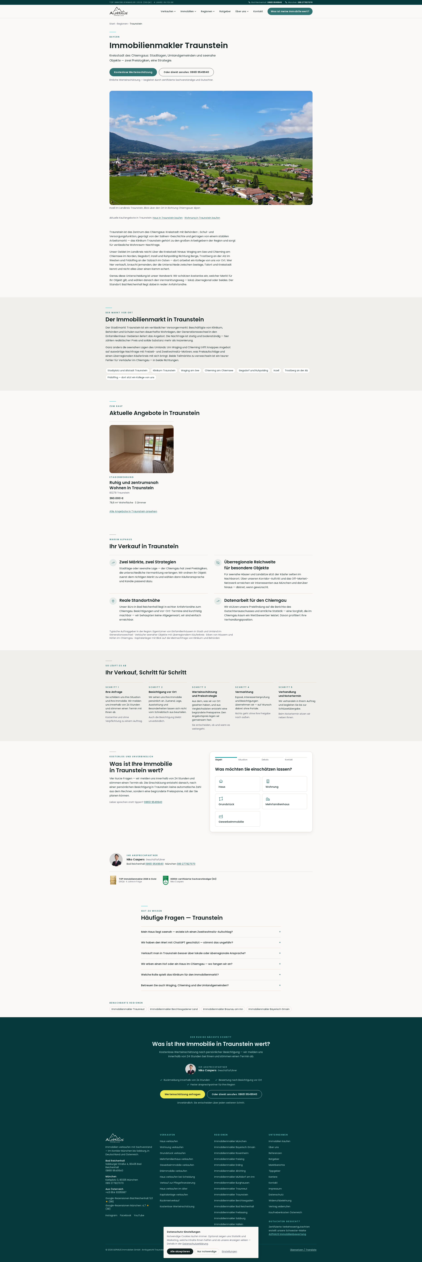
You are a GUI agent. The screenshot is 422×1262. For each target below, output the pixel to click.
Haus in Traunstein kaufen (168, 217)
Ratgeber (225, 11)
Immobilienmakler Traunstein (231, 1194)
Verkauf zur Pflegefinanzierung (177, 1182)
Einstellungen (229, 1251)
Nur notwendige (206, 1251)
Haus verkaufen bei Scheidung (177, 1176)
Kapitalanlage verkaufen (174, 1194)
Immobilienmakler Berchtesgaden (233, 1200)
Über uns (240, 11)
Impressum (275, 1188)
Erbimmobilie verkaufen (173, 1171)
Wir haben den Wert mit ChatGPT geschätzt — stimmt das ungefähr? (211, 942)
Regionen (206, 11)
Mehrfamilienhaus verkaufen (176, 1159)
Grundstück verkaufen (173, 1153)
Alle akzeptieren (180, 1251)
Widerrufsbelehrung (280, 1200)
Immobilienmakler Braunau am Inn (223, 1009)
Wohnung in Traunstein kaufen (202, 217)
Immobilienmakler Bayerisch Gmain (269, 1009)
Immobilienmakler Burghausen (231, 1182)
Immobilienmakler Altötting (230, 1171)
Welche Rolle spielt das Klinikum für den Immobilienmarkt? (211, 975)
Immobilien (187, 11)
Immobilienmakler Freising (229, 1159)
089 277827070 (300, 2)
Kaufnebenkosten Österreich (285, 1212)
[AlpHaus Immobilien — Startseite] (118, 11)
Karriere (273, 1176)
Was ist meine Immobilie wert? (290, 11)
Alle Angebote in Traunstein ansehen (133, 511)
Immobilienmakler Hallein (228, 1224)
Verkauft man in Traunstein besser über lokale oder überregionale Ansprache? (211, 953)
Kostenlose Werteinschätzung (133, 72)
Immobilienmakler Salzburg (229, 1218)
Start (112, 23)
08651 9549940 (266, 2)
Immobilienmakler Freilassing (230, 1212)
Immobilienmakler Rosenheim (231, 1153)
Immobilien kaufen (279, 1141)
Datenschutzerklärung (195, 1243)
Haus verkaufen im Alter (173, 1188)
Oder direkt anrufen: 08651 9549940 (186, 72)
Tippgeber (274, 1171)
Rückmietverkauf (170, 1200)
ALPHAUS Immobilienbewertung (287, 1234)
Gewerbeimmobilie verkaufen (177, 1165)
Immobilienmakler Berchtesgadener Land (174, 1009)
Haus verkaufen (169, 1141)
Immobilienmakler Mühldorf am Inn (234, 1176)
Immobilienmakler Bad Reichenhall (234, 1206)
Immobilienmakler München (230, 1141)
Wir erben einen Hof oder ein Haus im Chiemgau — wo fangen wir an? (211, 964)
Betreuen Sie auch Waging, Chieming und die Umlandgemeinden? (211, 985)
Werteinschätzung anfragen (183, 1094)
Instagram (111, 1215)
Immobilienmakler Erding (228, 1165)
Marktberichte (277, 1165)
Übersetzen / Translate (303, 1249)
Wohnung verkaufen (171, 1147)
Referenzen (275, 1153)
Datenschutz (276, 1194)
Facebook (125, 1215)
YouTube (139, 1215)
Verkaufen (167, 11)
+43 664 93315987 (116, 1192)
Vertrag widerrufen (279, 1206)
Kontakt (258, 11)
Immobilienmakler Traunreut (128, 1009)
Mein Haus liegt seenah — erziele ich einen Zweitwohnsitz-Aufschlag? (211, 932)
